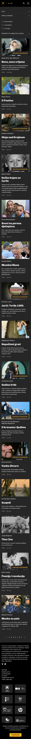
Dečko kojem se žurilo (11, 179)
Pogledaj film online (20, 53)
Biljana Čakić (6, 174)
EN (11, 3)
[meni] (28, 3)
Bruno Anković (7, 462)
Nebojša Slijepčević (8, 423)
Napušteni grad (11, 344)
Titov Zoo (7, 539)
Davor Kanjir (6, 572)
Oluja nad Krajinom (13, 137)
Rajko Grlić (5, 58)
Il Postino (7, 100)
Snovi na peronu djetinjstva (11, 225)
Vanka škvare (10, 465)
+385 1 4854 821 (7, 679)
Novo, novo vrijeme (13, 61)
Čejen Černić (6, 97)
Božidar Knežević (7, 133)
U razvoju (7, 28)
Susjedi (6, 502)
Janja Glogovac (7, 535)
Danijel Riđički (6, 261)
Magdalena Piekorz (8, 340)
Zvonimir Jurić (7, 302)
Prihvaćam (15, 735)
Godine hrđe (9, 384)
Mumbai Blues (10, 264)
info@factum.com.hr (8, 677)
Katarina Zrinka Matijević (10, 421)
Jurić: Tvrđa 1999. (13, 305)
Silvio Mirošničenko (8, 219)
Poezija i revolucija (13, 576)
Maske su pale (10, 618)
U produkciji (8, 25)
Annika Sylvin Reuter (9, 499)
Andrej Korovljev (7, 381)
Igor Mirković (14, 58)
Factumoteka (8, 21)
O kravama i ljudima (14, 427)
